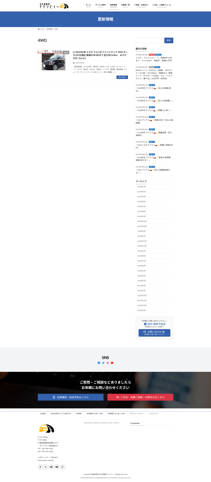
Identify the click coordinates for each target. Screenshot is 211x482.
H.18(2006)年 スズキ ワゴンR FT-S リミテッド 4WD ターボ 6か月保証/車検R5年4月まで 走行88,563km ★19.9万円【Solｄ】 (100, 55)
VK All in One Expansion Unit (121, 478)
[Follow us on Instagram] (62, 467)
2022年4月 (141, 276)
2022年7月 (141, 261)
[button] (71, 397)
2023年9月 (141, 231)
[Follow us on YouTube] (56, 467)
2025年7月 (141, 206)
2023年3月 (141, 236)
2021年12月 (142, 295)
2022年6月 (141, 266)
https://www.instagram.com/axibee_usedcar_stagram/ (101, 423)
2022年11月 (142, 246)
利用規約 (79, 413)
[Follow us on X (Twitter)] (45, 467)
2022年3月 (141, 281)
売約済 (151, 67)
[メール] (51, 467)
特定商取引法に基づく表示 (116, 413)
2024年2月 (141, 216)
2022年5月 (141, 271)
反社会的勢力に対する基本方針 (61, 413)
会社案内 (43, 413)
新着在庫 (151, 54)
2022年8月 (141, 256)
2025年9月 (141, 196)
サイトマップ (153, 413)
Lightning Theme (104, 478)
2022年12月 (142, 241)
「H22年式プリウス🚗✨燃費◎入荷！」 (154, 110)
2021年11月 (142, 300)
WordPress (92, 478)
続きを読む (122, 77)
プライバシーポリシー (137, 413)
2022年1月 (141, 290)
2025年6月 (141, 211)
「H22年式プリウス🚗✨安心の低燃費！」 (155, 100)
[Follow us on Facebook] (40, 467)
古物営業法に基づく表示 (95, 413)
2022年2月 (141, 285)
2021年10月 (142, 305)
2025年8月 (141, 201)
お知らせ (158, 54)
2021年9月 (141, 310)
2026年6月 (141, 191)
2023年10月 (142, 226)
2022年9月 (141, 251)
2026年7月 (141, 187)
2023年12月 (142, 221)
